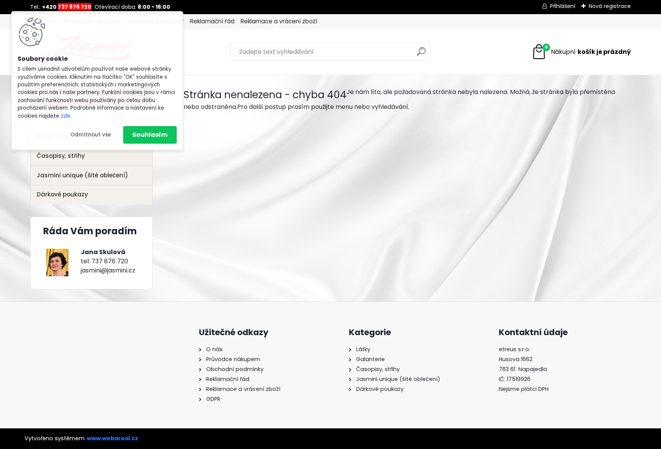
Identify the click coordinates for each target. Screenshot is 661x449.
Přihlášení (562, 6)
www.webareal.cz (112, 438)
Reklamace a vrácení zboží (279, 21)
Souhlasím (150, 134)
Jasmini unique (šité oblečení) (82, 175)
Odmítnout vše (90, 134)
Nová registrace (610, 6)
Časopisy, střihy (61, 156)
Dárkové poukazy (62, 194)
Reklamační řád (212, 21)
